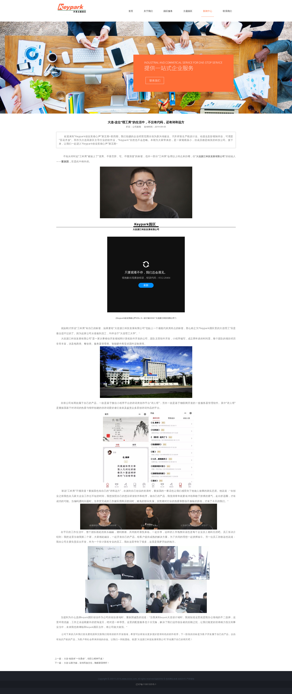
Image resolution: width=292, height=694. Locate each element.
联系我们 (227, 10)
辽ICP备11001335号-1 (146, 684)
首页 (131, 10)
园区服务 (168, 10)
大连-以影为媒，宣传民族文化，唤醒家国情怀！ (86, 662)
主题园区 (187, 10)
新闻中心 (207, 10)
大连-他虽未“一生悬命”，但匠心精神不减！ (84, 658)
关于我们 (148, 10)
